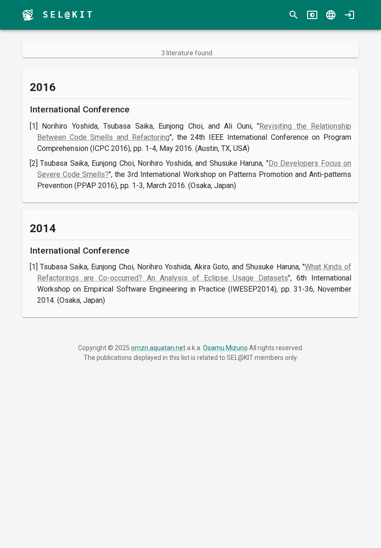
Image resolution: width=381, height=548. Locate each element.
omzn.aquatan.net (158, 348)
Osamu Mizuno (225, 348)
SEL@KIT (68, 14)
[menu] (28, 15)
